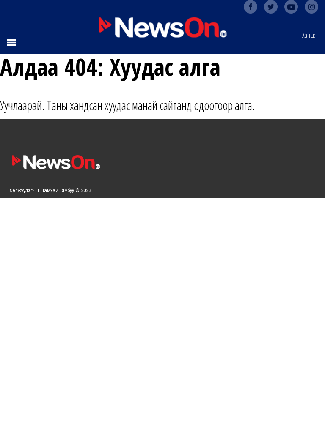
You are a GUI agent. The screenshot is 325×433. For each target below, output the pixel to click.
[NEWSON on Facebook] (250, 7)
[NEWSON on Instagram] (311, 7)
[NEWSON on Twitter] (271, 7)
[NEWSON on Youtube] (291, 7)
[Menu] (12, 42)
